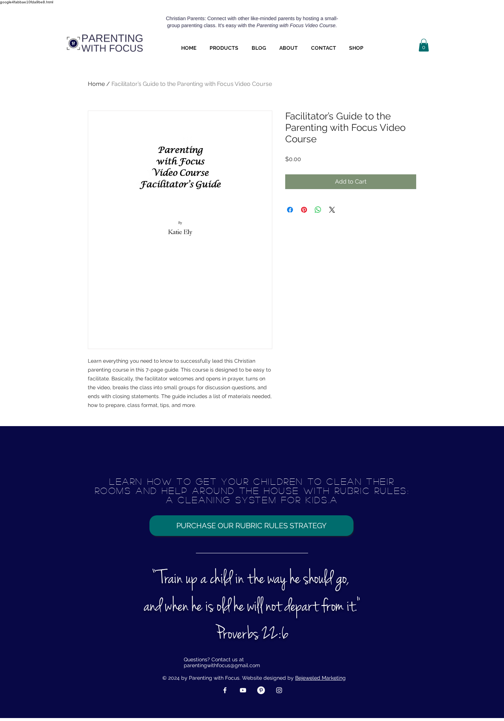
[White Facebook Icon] (225, 690)
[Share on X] (332, 209)
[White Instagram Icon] (279, 690)
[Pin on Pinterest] (304, 209)
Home (96, 83)
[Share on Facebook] (290, 209)
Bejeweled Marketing (320, 678)
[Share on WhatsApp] (318, 209)
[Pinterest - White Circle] (261, 690)
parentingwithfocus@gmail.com (222, 665)
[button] (224, 48)
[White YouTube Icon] (243, 690)
